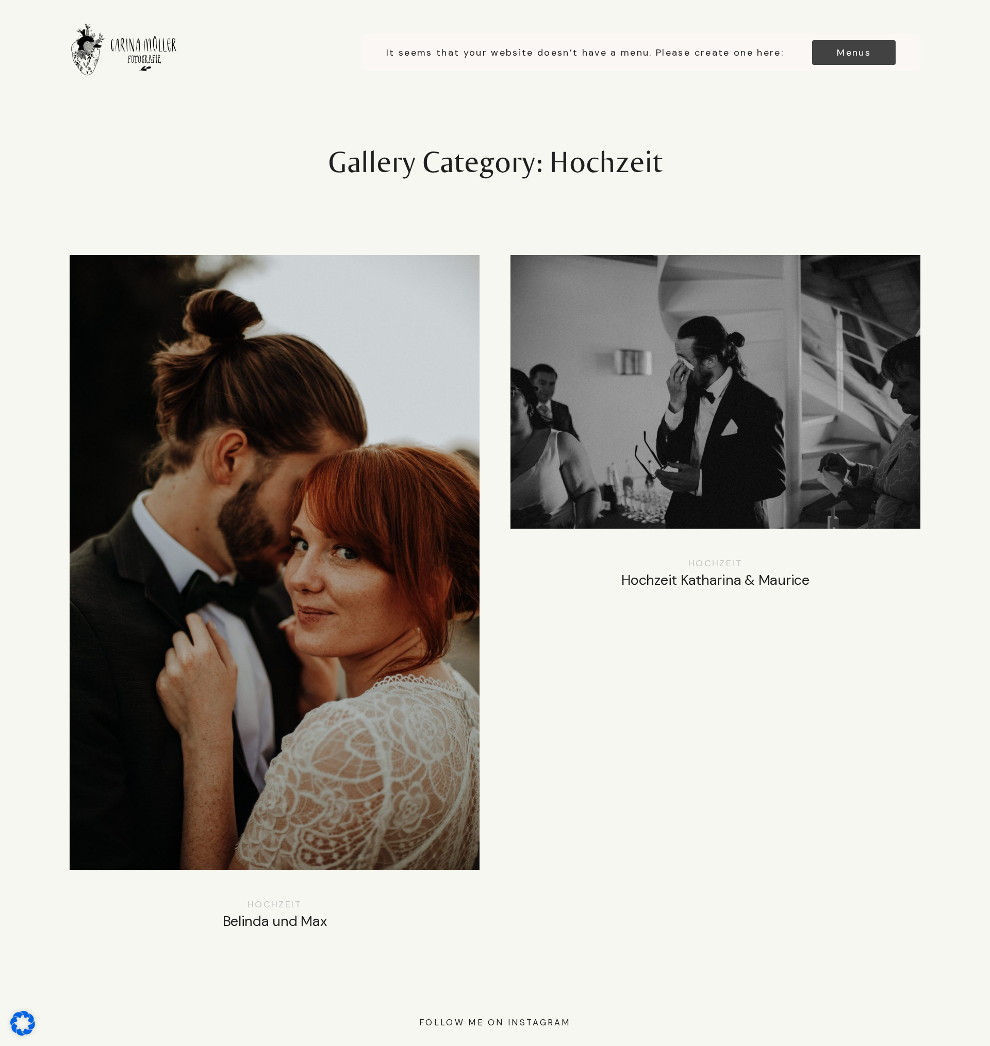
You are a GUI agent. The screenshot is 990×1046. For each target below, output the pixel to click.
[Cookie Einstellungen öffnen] (22, 1030)
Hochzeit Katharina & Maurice (715, 431)
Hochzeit (275, 904)
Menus (854, 52)
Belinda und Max (274, 602)
